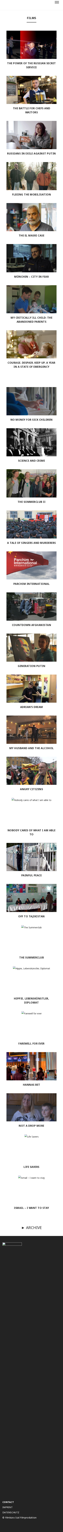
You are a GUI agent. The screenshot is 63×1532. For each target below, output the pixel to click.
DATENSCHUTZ (10, 1512)
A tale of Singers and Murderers (31, 543)
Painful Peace (31, 875)
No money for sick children (31, 419)
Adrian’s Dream (31, 707)
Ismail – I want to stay (31, 1208)
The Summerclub (31, 957)
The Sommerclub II (32, 502)
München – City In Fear (31, 276)
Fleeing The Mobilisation (31, 194)
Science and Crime (31, 460)
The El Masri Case (31, 235)
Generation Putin (31, 666)
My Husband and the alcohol (31, 748)
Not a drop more (31, 1125)
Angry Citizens (31, 789)
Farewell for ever (31, 1043)
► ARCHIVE (31, 1227)
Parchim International (31, 584)
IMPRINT (7, 1507)
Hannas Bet (31, 1084)
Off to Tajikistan (31, 916)
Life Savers (31, 1167)
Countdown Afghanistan (31, 625)
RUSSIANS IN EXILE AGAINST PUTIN (31, 153)
